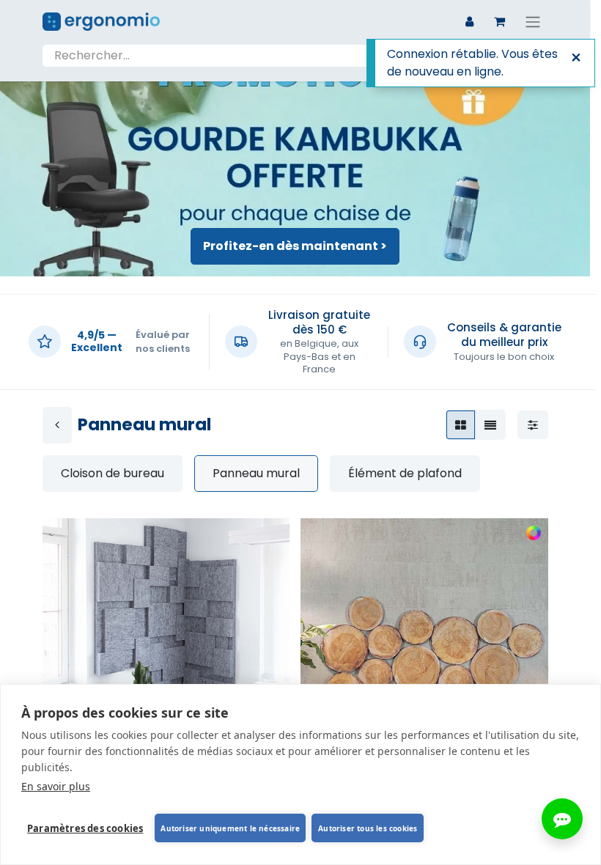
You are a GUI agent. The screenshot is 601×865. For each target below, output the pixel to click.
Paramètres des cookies (85, 828)
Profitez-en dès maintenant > (295, 246)
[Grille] (461, 425)
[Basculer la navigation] (532, 21)
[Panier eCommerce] (500, 21)
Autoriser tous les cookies (367, 828)
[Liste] (490, 425)
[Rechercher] (532, 56)
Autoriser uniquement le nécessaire (230, 828)
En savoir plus (55, 786)
